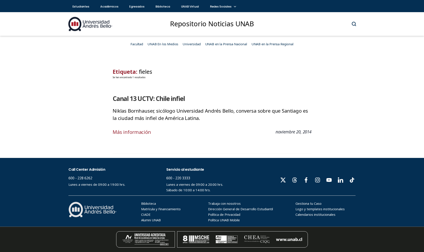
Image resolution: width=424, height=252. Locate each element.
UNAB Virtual (190, 6)
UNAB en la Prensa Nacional (226, 44)
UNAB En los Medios (163, 44)
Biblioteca (162, 6)
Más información (132, 132)
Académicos (109, 6)
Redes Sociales (221, 6)
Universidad (192, 44)
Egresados (136, 6)
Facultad (137, 44)
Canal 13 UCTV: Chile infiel (149, 98)
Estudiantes (80, 6)
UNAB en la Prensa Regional (272, 44)
